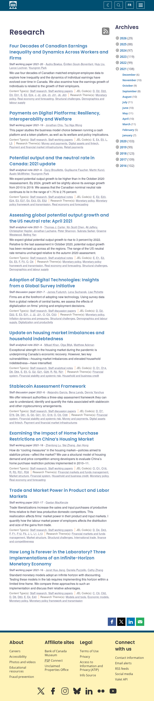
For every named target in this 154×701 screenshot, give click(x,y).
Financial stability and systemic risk (40, 376)
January (127, 135)
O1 (98, 468)
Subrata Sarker (86, 231)
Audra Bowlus (54, 64)
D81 (23, 415)
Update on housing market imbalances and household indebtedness (56, 336)
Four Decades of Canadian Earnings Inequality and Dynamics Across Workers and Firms (58, 52)
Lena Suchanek (77, 292)
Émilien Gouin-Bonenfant (78, 64)
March (126, 124)
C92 (103, 593)
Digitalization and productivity (35, 322)
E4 (97, 139)
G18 (49, 415)
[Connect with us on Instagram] (65, 694)
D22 (103, 91)
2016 (123, 166)
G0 (32, 415)
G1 (44, 415)
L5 (10, 143)
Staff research (38, 91)
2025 (123, 44)
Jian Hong (82, 445)
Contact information (129, 658)
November (129, 80)
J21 (39, 314)
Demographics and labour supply (29, 269)
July (124, 102)
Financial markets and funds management (83, 472)
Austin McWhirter (19, 173)
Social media (124, 674)
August (127, 96)
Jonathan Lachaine (45, 231)
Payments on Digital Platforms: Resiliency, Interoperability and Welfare (54, 116)
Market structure (19, 476)
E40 (34, 597)
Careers (14, 651)
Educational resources (17, 669)
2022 (123, 63)
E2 (25, 95)
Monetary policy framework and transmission (56, 601)
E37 (22, 200)
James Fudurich (56, 292)
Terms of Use (89, 651)
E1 (97, 258)
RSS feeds (122, 669)
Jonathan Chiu (54, 125)
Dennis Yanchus (94, 392)
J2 (39, 95)
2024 (123, 50)
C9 (98, 593)
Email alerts (123, 663)
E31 (26, 314)
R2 (55, 372)
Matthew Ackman (84, 345)
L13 (40, 533)
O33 (54, 314)
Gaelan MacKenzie (57, 502)
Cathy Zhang (95, 570)
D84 (16, 372)
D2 (98, 91)
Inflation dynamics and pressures (29, 318)
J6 (59, 95)
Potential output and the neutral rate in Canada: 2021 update (51, 161)
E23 (103, 197)
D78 (11, 415)
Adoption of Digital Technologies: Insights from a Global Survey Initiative (54, 283)
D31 (16, 95)
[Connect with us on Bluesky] (77, 694)
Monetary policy (85, 200)
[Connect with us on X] (41, 694)
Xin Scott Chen (75, 227)
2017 (123, 159)
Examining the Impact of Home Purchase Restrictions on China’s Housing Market (53, 436)
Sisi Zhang (68, 445)
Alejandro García (57, 392)
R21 (61, 372)
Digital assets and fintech (83, 143)
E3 (17, 200)
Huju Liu (99, 64)
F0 (23, 261)
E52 (44, 200)
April (125, 119)
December (129, 74)
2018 (123, 153)
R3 (14, 472)
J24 (44, 95)
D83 (20, 597)
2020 (123, 141)
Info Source (88, 675)
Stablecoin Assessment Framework (47, 386)
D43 (103, 530)
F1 (13, 533)
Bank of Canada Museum (56, 653)
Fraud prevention (21, 677)
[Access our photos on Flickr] (101, 694)
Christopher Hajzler (20, 231)
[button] (112, 622)
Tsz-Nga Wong (73, 125)
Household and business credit (80, 376)
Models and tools (76, 597)
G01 (38, 415)
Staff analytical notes (60, 197)
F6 (24, 533)
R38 (26, 472)
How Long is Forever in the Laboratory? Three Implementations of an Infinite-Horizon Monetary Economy (57, 558)
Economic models (98, 597)
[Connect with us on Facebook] (53, 694)
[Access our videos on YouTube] (113, 694)
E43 (33, 200)
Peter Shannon (67, 231)
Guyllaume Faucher (76, 170)
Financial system (40, 476)
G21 (39, 372)
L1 (35, 533)
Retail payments (73, 147)
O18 (103, 468)
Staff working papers (60, 91)
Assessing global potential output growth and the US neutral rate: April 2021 (59, 218)
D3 (11, 95)
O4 (31, 261)
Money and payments (54, 143)
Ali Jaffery (91, 227)
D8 (11, 372)
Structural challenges (67, 99)
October (127, 85)
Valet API (121, 679)
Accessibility (17, 656)
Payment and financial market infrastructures (36, 147)
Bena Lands (76, 392)
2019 (123, 147)
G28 (46, 372)
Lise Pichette (95, 292)
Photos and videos (22, 662)
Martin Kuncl (96, 170)
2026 (123, 38)
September (129, 91)
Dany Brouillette (53, 170)
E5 (102, 139)
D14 (103, 368)
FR (129, 5)
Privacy (85, 656)
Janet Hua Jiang (55, 570)
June (125, 108)
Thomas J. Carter (54, 227)
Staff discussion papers (62, 311)
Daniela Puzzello (76, 570)
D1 (98, 368)
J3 (49, 95)
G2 (34, 372)
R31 (20, 472)
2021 (123, 69)
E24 (31, 95)
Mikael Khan (51, 345)
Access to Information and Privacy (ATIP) (91, 666)
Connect (54, 660)
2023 (123, 57)
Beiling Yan (29, 234)
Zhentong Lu (53, 445)
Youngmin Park (38, 68)
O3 (48, 314)
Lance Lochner (18, 68)
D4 (98, 530)
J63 (64, 95)
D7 (101, 411)
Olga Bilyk (66, 345)
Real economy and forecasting (35, 99)
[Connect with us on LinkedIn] (89, 694)
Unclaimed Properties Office (57, 668)
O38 (65, 415)
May (125, 113)
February (128, 130)
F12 (19, 533)
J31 (54, 95)
